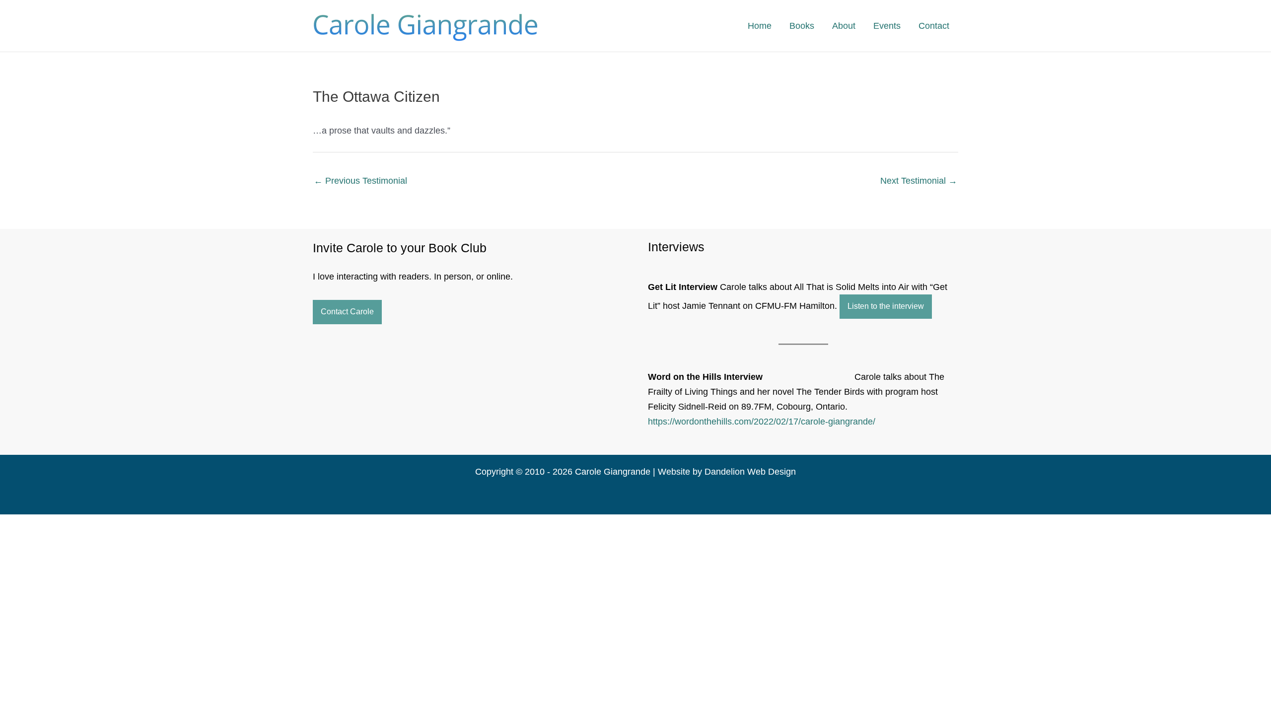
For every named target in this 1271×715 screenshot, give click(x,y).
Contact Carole (347, 311)
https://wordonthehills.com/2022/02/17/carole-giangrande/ (761, 422)
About (843, 26)
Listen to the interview (885, 306)
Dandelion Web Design (750, 472)
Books (801, 26)
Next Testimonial (918, 181)
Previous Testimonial (360, 181)
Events (887, 26)
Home (760, 26)
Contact (933, 26)
